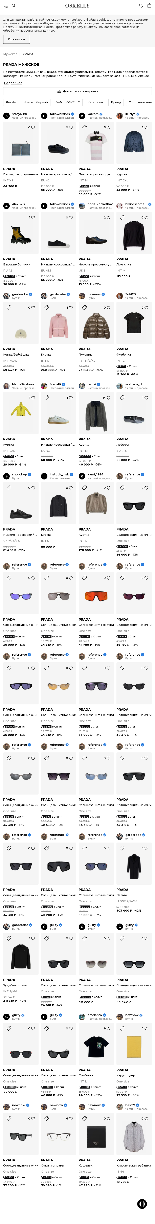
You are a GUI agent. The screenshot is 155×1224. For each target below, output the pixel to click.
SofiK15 (130, 294)
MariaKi (55, 384)
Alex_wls (18, 204)
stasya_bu (19, 114)
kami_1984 (95, 474)
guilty (54, 925)
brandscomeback (136, 204)
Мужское (10, 54)
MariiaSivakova (23, 384)
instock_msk (59, 474)
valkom (93, 114)
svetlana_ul (133, 384)
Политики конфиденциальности (28, 27)
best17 (130, 1105)
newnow (94, 294)
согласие (128, 27)
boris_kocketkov (100, 204)
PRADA (9, 169)
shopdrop (19, 474)
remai (92, 384)
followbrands (60, 114)
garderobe (20, 294)
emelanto (95, 1015)
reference (132, 474)
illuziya (130, 114)
